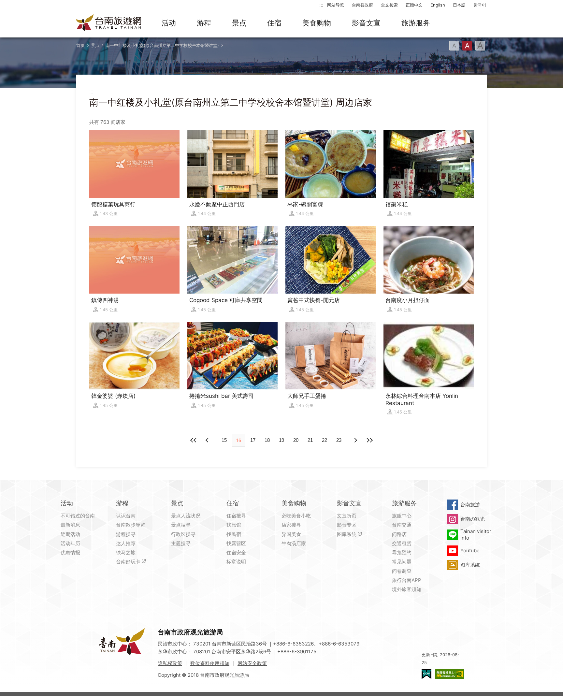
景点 (239, 23)
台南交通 (401, 525)
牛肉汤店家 (294, 543)
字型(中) (467, 46)
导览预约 (401, 552)
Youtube (470, 550)
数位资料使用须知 (209, 663)
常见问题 (401, 561)
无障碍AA (449, 674)
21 (310, 440)
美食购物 (316, 23)
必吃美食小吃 (296, 516)
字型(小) (454, 46)
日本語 (459, 4)
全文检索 (389, 4)
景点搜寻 (181, 525)
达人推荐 (126, 543)
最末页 (369, 440)
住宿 (274, 23)
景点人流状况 (185, 516)
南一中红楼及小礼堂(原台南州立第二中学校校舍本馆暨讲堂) (162, 45)
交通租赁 (401, 543)
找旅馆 (233, 525)
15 (224, 440)
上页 (355, 440)
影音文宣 (366, 23)
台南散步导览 (130, 525)
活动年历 (70, 543)
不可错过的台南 (78, 516)
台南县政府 (362, 4)
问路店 (399, 534)
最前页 (193, 440)
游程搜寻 (126, 534)
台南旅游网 (109, 23)
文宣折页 (346, 516)
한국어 (479, 4)
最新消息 (70, 525)
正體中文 (414, 4)
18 (267, 440)
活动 (169, 23)
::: (321, 4)
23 (338, 440)
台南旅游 (470, 504)
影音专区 (346, 525)
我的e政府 (426, 674)
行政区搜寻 (183, 534)
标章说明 (236, 561)
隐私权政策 (170, 663)
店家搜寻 (291, 525)
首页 (80, 45)
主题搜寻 (181, 543)
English (437, 4)
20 (295, 440)
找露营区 (236, 543)
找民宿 (233, 534)
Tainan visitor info (475, 534)
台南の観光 (472, 519)
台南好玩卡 (128, 561)
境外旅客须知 (406, 589)
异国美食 (291, 534)
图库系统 (346, 534)
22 (324, 440)
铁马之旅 (126, 552)
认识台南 (126, 516)
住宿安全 (236, 552)
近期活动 (70, 534)
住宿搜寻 (236, 516)
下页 (207, 440)
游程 (204, 23)
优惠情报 (70, 552)
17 (252, 440)
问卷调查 (401, 571)
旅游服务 (415, 23)
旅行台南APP (406, 580)
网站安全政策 (252, 663)
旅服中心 (401, 516)
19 (281, 440)
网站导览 (335, 4)
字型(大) (480, 46)
